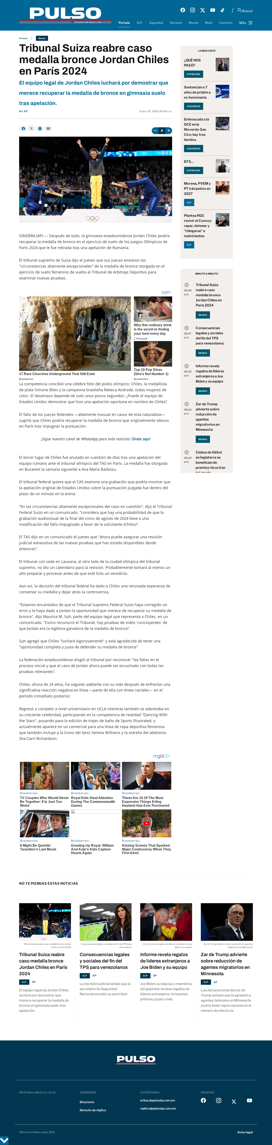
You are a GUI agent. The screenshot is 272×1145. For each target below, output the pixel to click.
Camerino (225, 22)
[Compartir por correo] (48, 129)
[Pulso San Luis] (65, 15)
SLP (139, 22)
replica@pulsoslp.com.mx (158, 1108)
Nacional (176, 22)
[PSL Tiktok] (222, 10)
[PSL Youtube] (212, 10)
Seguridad (156, 22)
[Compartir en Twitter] (31, 128)
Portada (124, 22)
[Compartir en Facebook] (23, 129)
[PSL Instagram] (192, 10)
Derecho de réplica (93, 1110)
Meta (208, 22)
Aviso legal (245, 1132)
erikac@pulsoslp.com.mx (157, 1100)
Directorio (87, 1102)
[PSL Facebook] (182, 10)
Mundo (193, 22)
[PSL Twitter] (202, 10)
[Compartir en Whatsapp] (40, 129)
